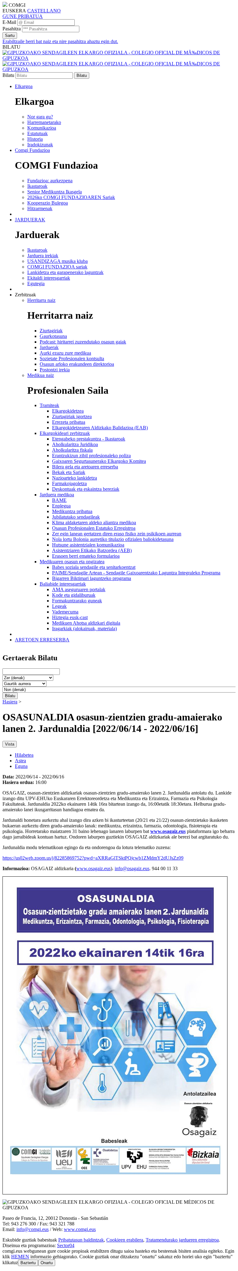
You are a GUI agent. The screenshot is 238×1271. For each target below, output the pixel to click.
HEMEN (20, 1256)
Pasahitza (11, 28)
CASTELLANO (44, 10)
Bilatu (8, 75)
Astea (20, 760)
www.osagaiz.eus (168, 831)
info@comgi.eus (32, 1229)
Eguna (21, 766)
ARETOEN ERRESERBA (42, 639)
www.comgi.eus (80, 1229)
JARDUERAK (30, 219)
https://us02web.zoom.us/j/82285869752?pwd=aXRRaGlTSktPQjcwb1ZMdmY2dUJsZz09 (92, 858)
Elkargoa (24, 86)
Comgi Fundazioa (32, 150)
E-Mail (9, 22)
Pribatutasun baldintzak (81, 1239)
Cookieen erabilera (124, 1239)
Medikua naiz (40, 375)
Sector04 (65, 1245)
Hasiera (9, 701)
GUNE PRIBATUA (22, 16)
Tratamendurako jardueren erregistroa (182, 1239)
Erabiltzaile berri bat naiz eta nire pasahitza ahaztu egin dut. (60, 41)
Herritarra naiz (41, 300)
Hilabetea (24, 755)
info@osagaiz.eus (132, 868)
